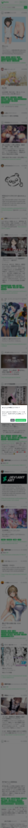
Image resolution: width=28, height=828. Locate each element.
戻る (12, 420)
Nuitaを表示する (20, 420)
